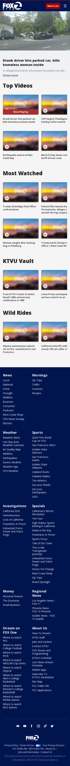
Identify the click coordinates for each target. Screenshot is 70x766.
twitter (52, 726)
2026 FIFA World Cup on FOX (41, 439)
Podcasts (8, 410)
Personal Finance (13, 596)
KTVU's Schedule (42, 658)
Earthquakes (10, 458)
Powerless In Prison (14, 524)
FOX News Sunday (13, 419)
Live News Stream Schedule (42, 663)
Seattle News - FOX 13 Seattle (43, 617)
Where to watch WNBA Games (12, 698)
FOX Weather (10, 471)
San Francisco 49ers (43, 445)
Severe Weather (12, 462)
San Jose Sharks (41, 485)
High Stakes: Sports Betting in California (43, 524)
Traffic (36, 384)
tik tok (45, 726)
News (7, 375)
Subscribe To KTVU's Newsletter (43, 675)
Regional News (39, 593)
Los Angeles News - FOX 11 (43, 602)
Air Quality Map (12, 449)
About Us (39, 628)
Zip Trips (37, 380)
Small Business (11, 605)
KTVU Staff (38, 637)
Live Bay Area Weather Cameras (13, 443)
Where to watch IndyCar (12, 669)
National (8, 384)
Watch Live (53, 6)
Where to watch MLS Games (12, 705)
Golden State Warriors (39, 451)
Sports (37, 432)
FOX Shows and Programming (41, 652)
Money (8, 591)
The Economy (11, 600)
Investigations (14, 506)
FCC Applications (42, 690)
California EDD (11, 511)
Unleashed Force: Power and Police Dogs (13, 531)
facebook (31, 726)
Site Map (37, 681)
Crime (6, 389)
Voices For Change (43, 569)
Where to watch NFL (12, 639)
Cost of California (13, 519)
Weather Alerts (11, 437)
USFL (35, 496)
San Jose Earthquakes (39, 490)
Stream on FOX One (11, 630)
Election (7, 423)
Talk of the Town (42, 543)
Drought (8, 393)
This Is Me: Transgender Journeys (39, 551)
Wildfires (8, 397)
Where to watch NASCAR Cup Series (14, 661)
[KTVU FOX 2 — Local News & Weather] (13, 5)
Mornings (39, 375)
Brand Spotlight (41, 582)
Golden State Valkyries (39, 466)
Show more (10, 75)
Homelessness (11, 515)
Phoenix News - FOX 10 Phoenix (41, 609)
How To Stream (41, 633)
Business (8, 401)
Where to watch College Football (12, 646)
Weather (10, 432)
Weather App (10, 466)
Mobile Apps (39, 669)
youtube (25, 726)
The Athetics (39, 480)
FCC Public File (40, 686)
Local (6, 380)
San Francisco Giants (40, 458)
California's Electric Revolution (43, 512)
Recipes (36, 393)
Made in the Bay (41, 530)
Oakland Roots (40, 472)
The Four (37, 518)
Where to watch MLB (12, 654)
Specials (38, 506)
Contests (37, 389)
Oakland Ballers (41, 476)
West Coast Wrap (13, 414)
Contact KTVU (40, 646)
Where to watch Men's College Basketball (12, 678)
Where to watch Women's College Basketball (13, 689)
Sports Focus (39, 539)
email (18, 726)
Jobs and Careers (42, 641)
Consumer (9, 406)
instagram (38, 726)
